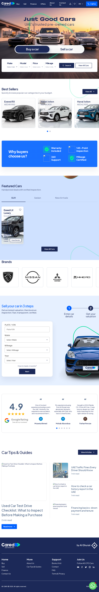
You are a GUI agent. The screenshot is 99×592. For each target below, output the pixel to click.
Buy (18, 4)
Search (68, 65)
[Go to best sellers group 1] (47, 131)
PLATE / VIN (10, 325)
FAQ (53, 570)
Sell (25, 4)
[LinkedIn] (93, 567)
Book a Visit (56, 563)
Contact (55, 567)
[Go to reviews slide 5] (66, 428)
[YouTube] (78, 567)
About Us (52, 4)
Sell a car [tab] (66, 49)
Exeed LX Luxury (8, 211)
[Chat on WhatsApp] (93, 586)
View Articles (86, 452)
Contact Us (62, 4)
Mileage (49, 63)
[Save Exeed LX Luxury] (20, 210)
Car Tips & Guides (34, 567)
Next (27, 371)
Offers (43, 4)
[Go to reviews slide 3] (61, 428)
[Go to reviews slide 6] (69, 428)
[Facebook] (82, 567)
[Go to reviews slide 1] (56, 428)
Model (23, 63)
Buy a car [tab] (32, 49)
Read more (7, 526)
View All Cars (84, 65)
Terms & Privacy (58, 574)
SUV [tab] (13, 197)
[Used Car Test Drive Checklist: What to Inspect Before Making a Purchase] (24, 482)
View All (88, 91)
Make (9, 63)
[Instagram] (90, 567)
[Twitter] (86, 567)
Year (7, 356)
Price (35, 63)
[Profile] (70, 4)
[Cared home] (8, 4)
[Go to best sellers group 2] (50, 131)
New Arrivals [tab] (61, 197)
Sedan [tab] (37, 197)
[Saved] (75, 4)
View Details (15, 240)
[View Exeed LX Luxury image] (12, 225)
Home (88, 586)
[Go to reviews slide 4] (64, 428)
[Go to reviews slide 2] (59, 428)
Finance (33, 4)
